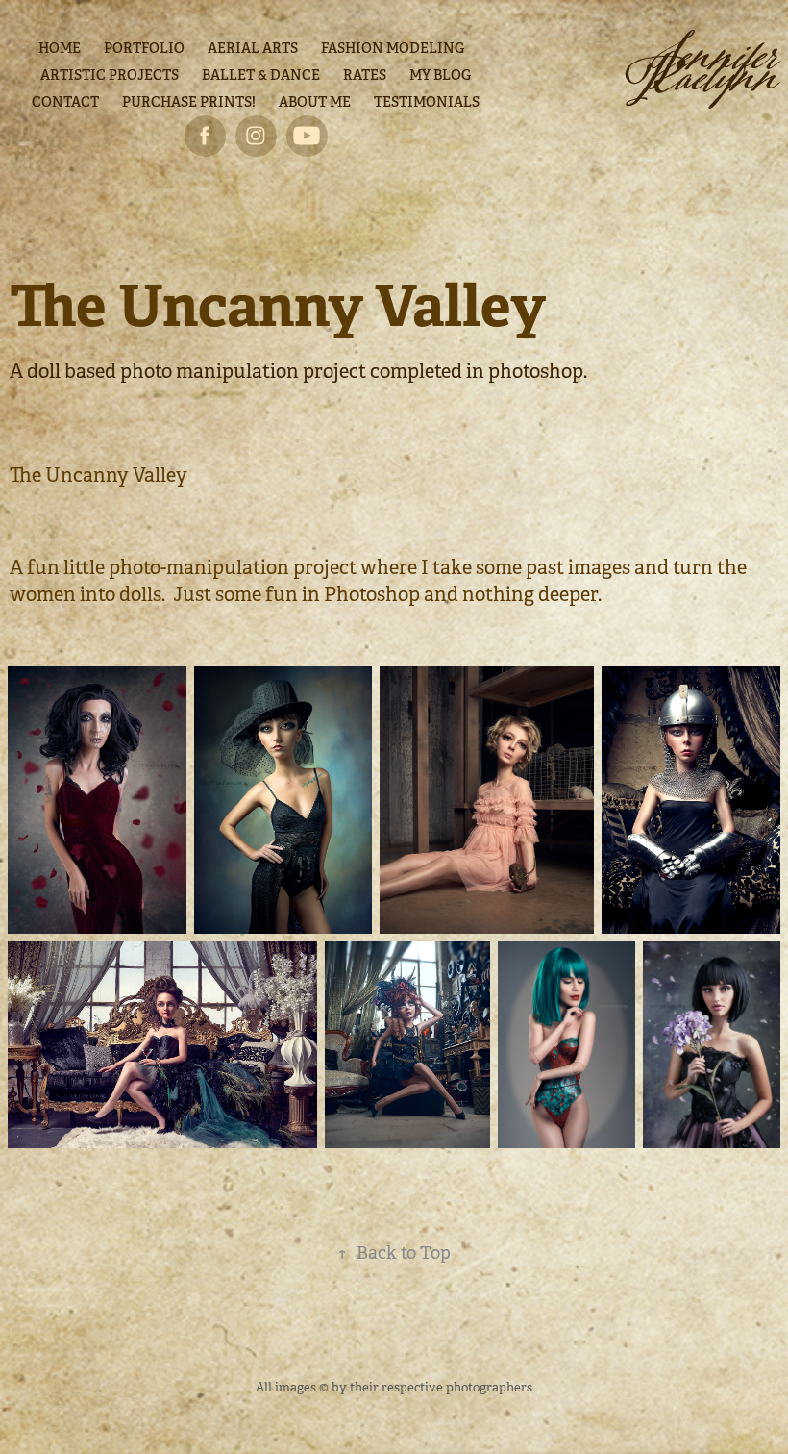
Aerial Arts (253, 48)
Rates (364, 75)
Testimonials (427, 102)
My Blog (440, 75)
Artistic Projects (109, 75)
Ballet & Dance (261, 75)
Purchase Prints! (189, 102)
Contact (65, 102)
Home (59, 48)
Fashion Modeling (392, 48)
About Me (315, 102)
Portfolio (144, 48)
